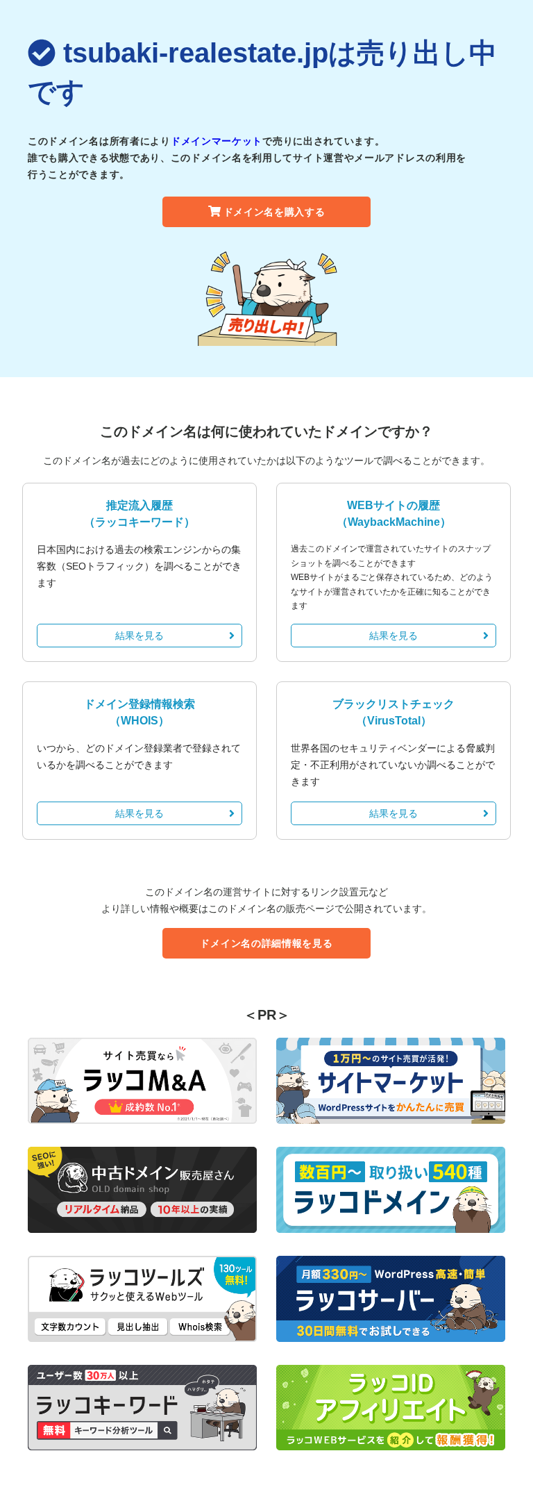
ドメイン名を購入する (274, 211)
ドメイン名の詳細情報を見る (266, 943)
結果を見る (139, 635)
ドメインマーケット (216, 141)
